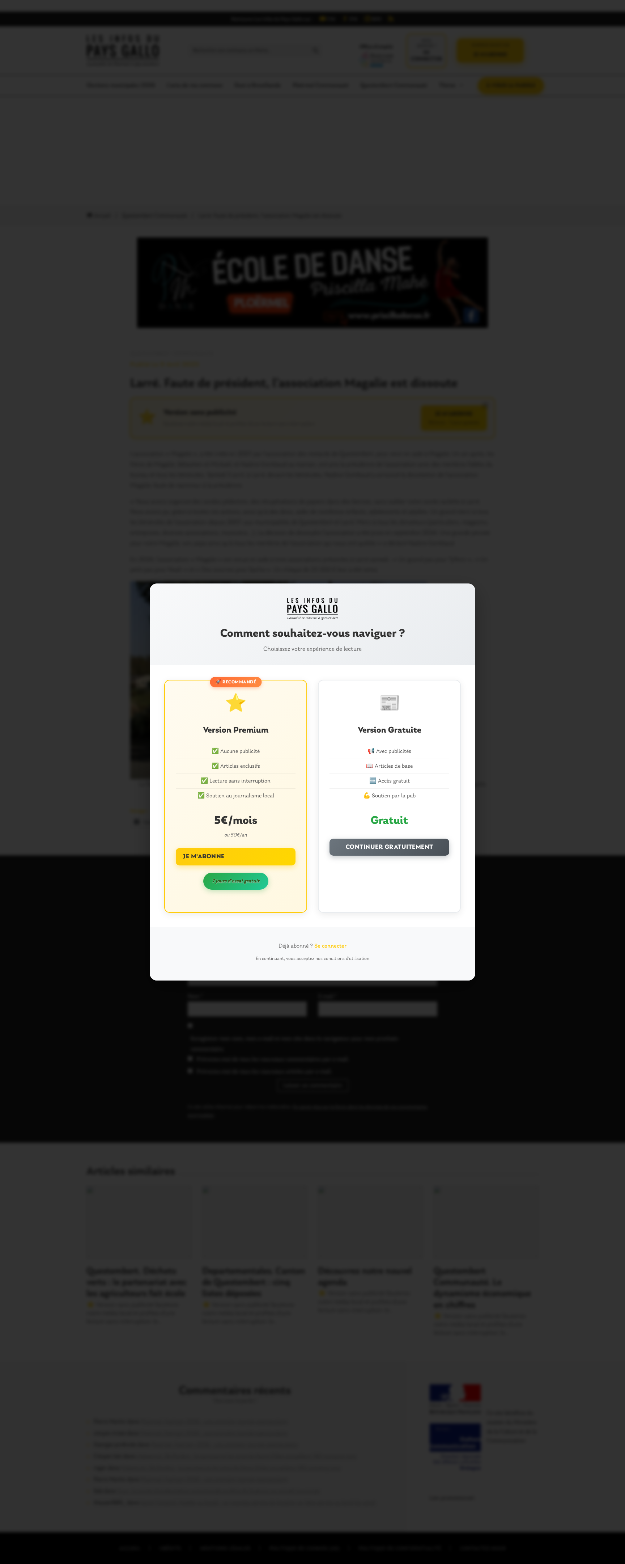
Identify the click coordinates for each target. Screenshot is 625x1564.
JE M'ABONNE (204, 856)
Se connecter (330, 946)
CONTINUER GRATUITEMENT (389, 847)
